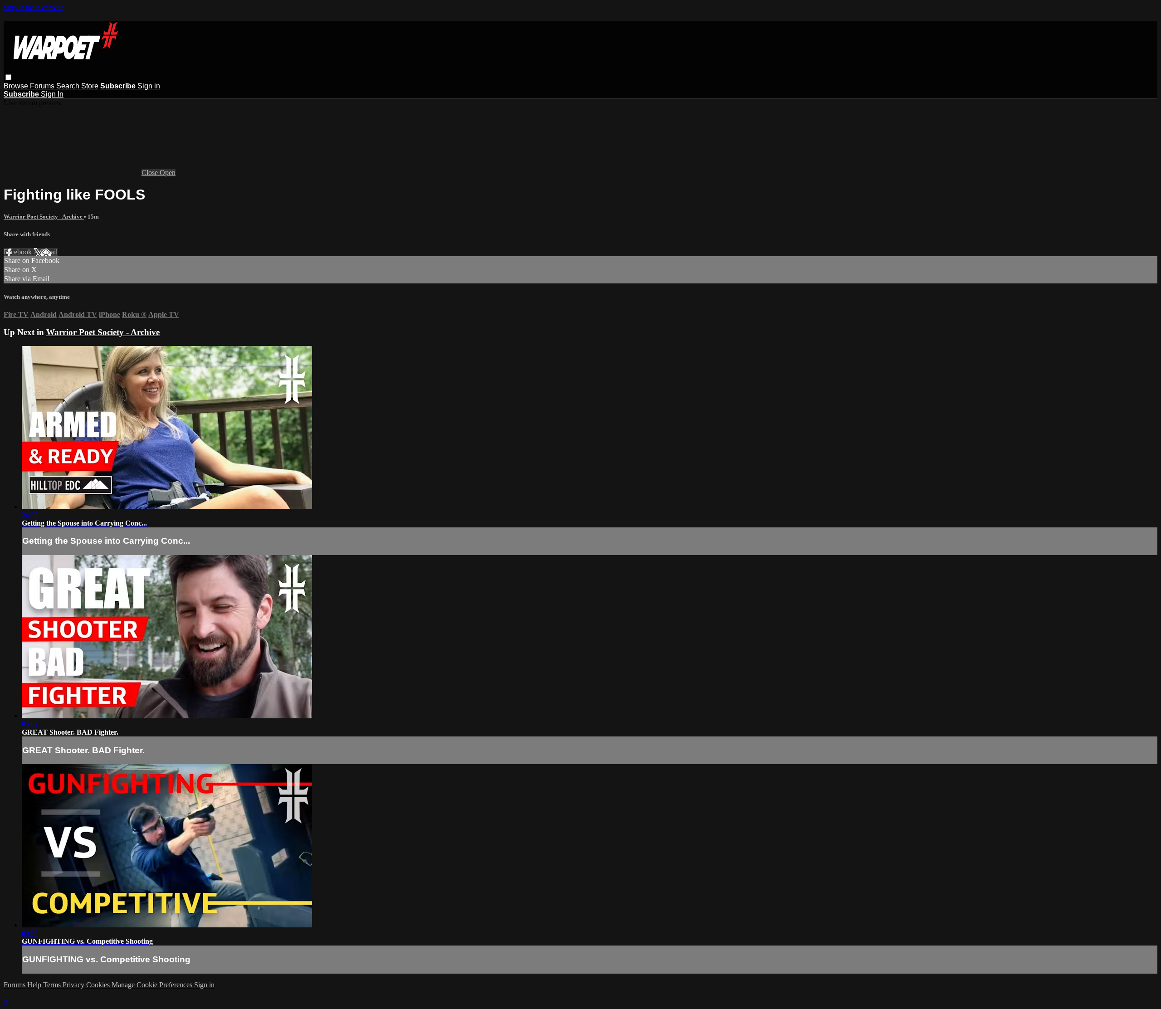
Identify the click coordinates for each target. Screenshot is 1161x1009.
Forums (43, 86)
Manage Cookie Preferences (153, 985)
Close (150, 172)
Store (89, 86)
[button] (8, 77)
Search (68, 86)
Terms (53, 985)
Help (35, 985)
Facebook (19, 252)
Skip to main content (33, 7)
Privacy (74, 985)
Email (49, 252)
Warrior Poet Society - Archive (44, 216)
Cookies (99, 985)
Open (168, 172)
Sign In (52, 94)
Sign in (148, 86)
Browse (17, 86)
